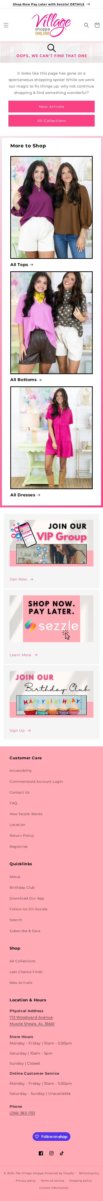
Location (17, 825)
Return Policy (22, 835)
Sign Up (17, 730)
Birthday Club (22, 887)
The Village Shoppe (30, 1173)
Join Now (18, 579)
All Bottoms (23, 379)
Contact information (54, 1187)
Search (16, 920)
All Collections (51, 120)
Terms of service (52, 1180)
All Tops (19, 264)
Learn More (20, 655)
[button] (6, 25)
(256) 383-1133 (22, 1113)
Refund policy (89, 1173)
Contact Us (20, 792)
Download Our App (27, 898)
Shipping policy (80, 1180)
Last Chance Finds (26, 972)
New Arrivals (51, 106)
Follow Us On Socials (29, 909)
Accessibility (21, 770)
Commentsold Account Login (36, 781)
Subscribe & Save (25, 931)
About (15, 877)
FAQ (13, 803)
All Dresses (22, 495)
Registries (19, 846)
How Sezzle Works (26, 814)
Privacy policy (26, 1180)
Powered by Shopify (59, 1173)
